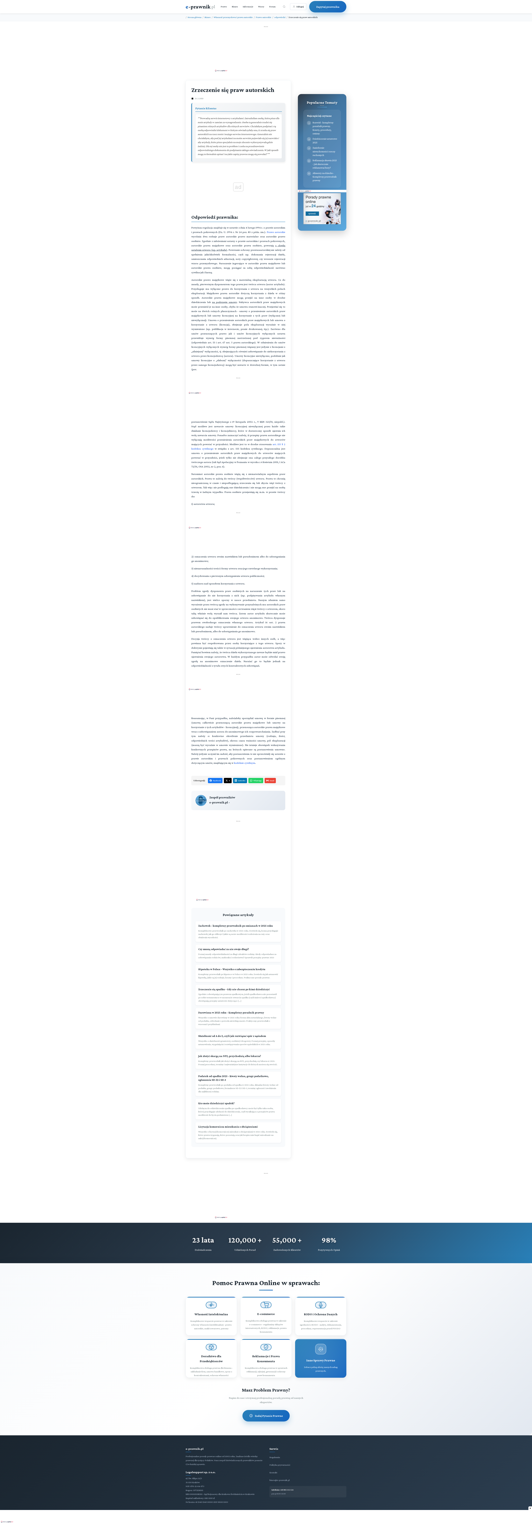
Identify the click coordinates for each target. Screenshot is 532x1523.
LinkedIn (241, 780)
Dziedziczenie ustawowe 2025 (325, 140)
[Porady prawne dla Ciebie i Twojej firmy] (322, 223)
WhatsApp (257, 780)
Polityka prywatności (279, 1465)
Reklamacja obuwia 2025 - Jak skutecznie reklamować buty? (325, 164)
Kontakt (273, 1472)
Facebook (217, 780)
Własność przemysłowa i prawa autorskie (233, 17)
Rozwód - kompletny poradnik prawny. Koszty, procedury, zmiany (323, 128)
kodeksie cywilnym (244, 762)
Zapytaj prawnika (327, 6)
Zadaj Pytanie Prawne (269, 1415)
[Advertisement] (266, 48)
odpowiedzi (279, 17)
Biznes (235, 6)
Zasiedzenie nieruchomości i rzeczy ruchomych (324, 151)
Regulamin (274, 1457)
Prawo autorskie (263, 17)
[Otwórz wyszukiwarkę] (284, 7)
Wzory (261, 6)
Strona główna (194, 17)
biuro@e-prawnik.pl (279, 1480)
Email (272, 780)
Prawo (224, 6)
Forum (272, 6)
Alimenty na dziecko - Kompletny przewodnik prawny (325, 177)
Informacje (248, 6)
